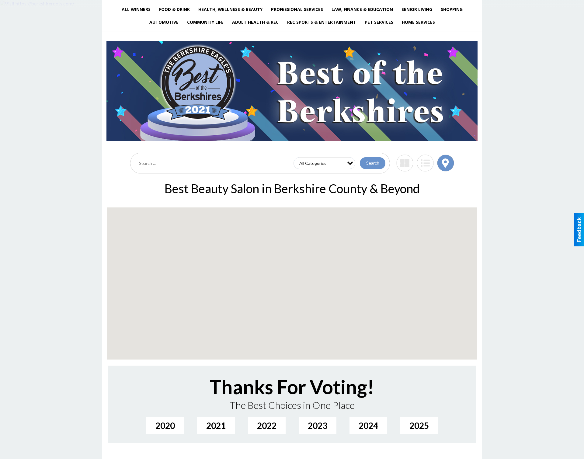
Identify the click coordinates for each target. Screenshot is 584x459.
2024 (368, 425)
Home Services (418, 22)
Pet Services (379, 22)
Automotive (164, 22)
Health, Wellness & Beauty (230, 9)
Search (372, 162)
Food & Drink (174, 9)
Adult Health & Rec (255, 22)
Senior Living (416, 9)
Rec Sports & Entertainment (321, 22)
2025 (419, 425)
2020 (165, 425)
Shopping (452, 9)
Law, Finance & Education (362, 9)
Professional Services (297, 9)
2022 (266, 425)
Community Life (205, 22)
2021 (216, 425)
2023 (317, 425)
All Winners (136, 9)
